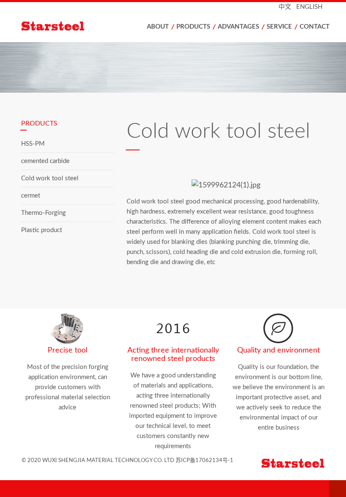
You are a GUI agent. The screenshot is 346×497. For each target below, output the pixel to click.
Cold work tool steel (49, 178)
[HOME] (59, 28)
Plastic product (41, 230)
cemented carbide (45, 161)
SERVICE (279, 27)
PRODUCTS (193, 27)
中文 (284, 7)
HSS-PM (33, 144)
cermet (30, 195)
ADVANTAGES (238, 27)
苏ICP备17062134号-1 (204, 460)
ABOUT (158, 27)
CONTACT (315, 27)
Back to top (337, 488)
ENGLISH (309, 7)
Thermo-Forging (43, 213)
